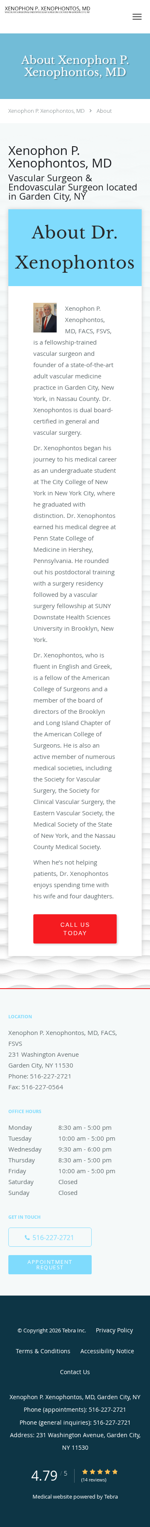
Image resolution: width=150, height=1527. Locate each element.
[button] (137, 17)
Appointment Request (50, 1264)
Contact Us (75, 1372)
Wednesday (60, 1149)
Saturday (43, 1181)
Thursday (60, 1160)
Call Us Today (75, 928)
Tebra (111, 1496)
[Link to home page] (62, 10)
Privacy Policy (114, 1330)
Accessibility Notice (107, 1351)
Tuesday (61, 1138)
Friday (61, 1171)
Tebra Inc (73, 1330)
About (104, 110)
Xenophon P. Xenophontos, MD (46, 110)
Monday (60, 1127)
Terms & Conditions (43, 1351)
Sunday (43, 1192)
